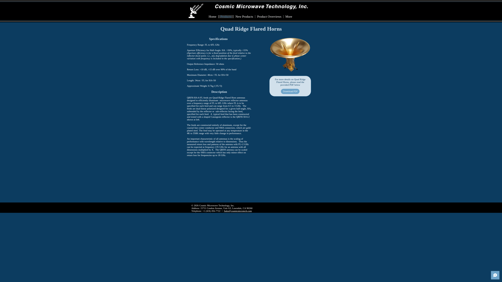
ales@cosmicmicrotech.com (238, 211)
